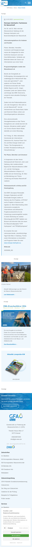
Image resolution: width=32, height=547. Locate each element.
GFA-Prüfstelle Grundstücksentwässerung (14, 481)
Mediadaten (4, 473)
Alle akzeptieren (16, 535)
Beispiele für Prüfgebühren (9, 495)
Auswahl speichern (16, 532)
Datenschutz (13, 542)
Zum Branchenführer (10, 344)
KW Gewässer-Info (7, 469)
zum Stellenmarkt (9, 294)
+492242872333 (16, 437)
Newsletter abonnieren (10, 406)
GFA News (10, 7)
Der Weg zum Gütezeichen (9, 488)
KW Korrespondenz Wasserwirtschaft (12, 462)
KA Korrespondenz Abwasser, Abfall (12, 459)
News (15, 7)
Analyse (10, 528)
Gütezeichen (5, 485)
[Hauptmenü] (29, 3)
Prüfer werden (5, 498)
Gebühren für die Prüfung (9, 492)
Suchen (25, 3)
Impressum (19, 542)
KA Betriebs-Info (6, 466)
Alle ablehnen (16, 539)
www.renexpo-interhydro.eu (12, 243)
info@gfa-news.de (16, 439)
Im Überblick (5, 456)
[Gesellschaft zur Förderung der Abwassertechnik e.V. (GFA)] (4, 3)
